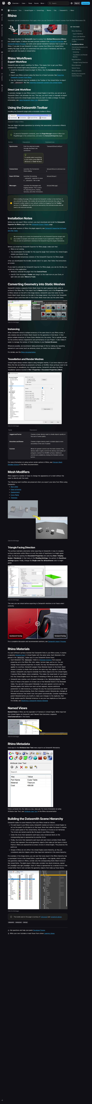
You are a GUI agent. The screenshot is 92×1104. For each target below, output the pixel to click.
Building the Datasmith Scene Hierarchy (78, 75)
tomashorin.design (56, 917)
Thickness (14, 498)
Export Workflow (78, 34)
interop (25, 922)
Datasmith (56, 10)
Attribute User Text (30, 811)
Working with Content (49, 10)
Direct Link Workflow (79, 36)
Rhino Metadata (76, 71)
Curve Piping (15, 495)
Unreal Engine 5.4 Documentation (41, 10)
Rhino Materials (76, 65)
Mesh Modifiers (76, 59)
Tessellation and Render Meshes (80, 56)
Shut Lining (14, 487)
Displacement (15, 492)
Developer (13, 10)
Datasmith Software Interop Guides (64, 10)
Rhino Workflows (77, 31)
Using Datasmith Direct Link (28, 100)
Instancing (76, 52)
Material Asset (20, 655)
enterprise (18, 922)
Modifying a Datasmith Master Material (34, 701)
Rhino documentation (28, 352)
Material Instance (46, 660)
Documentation (21, 10)
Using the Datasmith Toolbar (78, 40)
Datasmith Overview (56, 41)
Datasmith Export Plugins (40, 224)
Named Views (76, 68)
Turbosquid (43, 917)
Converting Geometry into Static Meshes (80, 48)
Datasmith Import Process (17, 44)
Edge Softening (16, 489)
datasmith (11, 922)
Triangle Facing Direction (80, 62)
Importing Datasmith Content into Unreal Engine (46, 82)
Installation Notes (78, 44)
